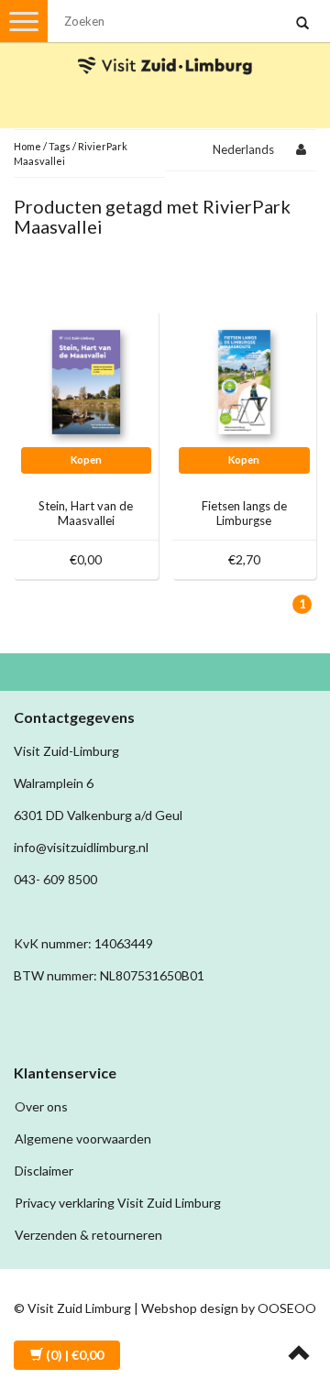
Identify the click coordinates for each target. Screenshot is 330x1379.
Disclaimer (44, 1170)
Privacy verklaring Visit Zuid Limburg (118, 1202)
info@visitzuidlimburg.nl (81, 847)
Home (27, 146)
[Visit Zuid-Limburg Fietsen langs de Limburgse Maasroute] (244, 381)
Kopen (86, 459)
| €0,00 (75, 1355)
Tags (60, 146)
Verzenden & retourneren (88, 1234)
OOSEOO (287, 1308)
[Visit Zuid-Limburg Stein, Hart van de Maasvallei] (86, 381)
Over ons (41, 1106)
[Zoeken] (302, 24)
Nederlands (243, 149)
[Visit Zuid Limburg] (165, 49)
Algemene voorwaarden (83, 1138)
